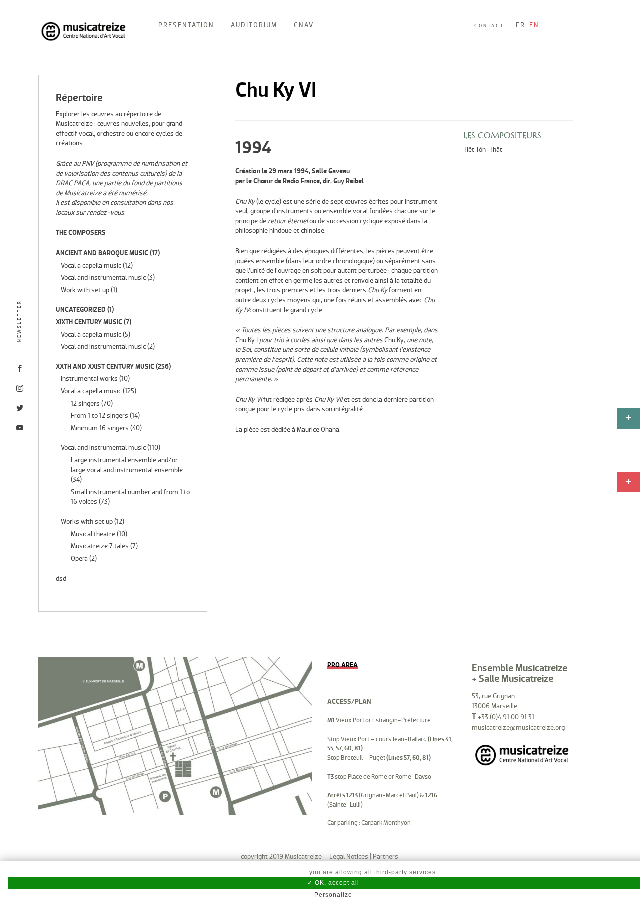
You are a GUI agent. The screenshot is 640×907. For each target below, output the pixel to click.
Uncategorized (81, 309)
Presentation (186, 25)
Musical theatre (93, 534)
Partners (385, 856)
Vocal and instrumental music (103, 277)
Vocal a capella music (91, 265)
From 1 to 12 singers (99, 415)
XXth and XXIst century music (105, 366)
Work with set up (85, 290)
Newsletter (19, 321)
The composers (81, 232)
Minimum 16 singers (100, 428)
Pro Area (343, 665)
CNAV (304, 25)
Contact (489, 26)
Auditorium (254, 25)
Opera (79, 558)
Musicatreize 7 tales (100, 546)
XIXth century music (89, 322)
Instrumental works (89, 378)
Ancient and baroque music (102, 253)
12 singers (85, 403)
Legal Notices (349, 856)
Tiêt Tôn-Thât (483, 149)
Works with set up (87, 521)
